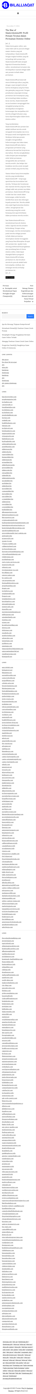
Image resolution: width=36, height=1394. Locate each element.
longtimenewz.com (8, 1290)
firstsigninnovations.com (10, 694)
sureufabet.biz (7, 488)
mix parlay (19, 1363)
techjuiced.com (7, 428)
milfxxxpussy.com (8, 614)
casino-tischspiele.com (10, 762)
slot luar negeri (27, 1347)
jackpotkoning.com (8, 1284)
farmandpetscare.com (9, 1085)
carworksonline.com (9, 709)
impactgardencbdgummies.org (12, 649)
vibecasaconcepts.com (9, 1172)
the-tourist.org (7, 743)
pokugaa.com (6, 1313)
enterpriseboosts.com (9, 754)
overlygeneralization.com (10, 1069)
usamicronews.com (8, 1298)
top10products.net (8, 954)
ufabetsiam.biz (7, 460)
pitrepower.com (7, 890)
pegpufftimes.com (8, 680)
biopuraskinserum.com (10, 840)
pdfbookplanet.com (8, 1114)
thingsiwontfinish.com (9, 1329)
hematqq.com (17, 1365)
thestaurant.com (7, 1245)
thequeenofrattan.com (9, 1119)
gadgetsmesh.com (8, 1074)
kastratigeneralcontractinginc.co (13, 525)
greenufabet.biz (7, 467)
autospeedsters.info (9, 1140)
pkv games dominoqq (9, 383)
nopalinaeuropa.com (9, 654)
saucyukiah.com (7, 667)
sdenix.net (5, 738)
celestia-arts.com (8, 683)
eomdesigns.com (7, 1158)
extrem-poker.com (8, 575)
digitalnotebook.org (8, 1025)
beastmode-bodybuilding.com (12, 959)
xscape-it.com (7, 541)
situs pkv (5, 367)
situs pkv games (8, 1347)
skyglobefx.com (7, 1151)
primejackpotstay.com (9, 1311)
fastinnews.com (7, 1277)
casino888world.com (9, 1229)
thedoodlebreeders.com (10, 583)
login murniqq (8, 1368)
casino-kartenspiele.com (10, 756)
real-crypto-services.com (10, 562)
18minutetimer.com (8, 1056)
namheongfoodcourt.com (10, 867)
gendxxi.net (6, 1164)
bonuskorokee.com (8, 1258)
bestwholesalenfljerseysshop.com (13, 528)
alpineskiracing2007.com (10, 885)
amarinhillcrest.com (9, 741)
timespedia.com (7, 780)
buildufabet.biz (7, 509)
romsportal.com (7, 1321)
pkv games (10, 277)
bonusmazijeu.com (8, 1253)
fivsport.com (6, 596)
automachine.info (8, 1137)
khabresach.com (7, 917)
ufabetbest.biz (7, 486)
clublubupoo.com (8, 1250)
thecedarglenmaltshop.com (11, 938)
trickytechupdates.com (10, 911)
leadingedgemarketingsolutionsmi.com (15, 523)
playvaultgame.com (8, 1316)
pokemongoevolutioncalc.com (12, 1303)
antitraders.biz (7, 536)
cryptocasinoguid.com (9, 520)
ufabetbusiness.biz (8, 465)
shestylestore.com (8, 1326)
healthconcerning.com (10, 1048)
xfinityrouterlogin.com (9, 903)
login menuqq (28, 1365)
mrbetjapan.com (7, 801)
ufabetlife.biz (6, 475)
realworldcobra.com (9, 1135)
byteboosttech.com (8, 431)
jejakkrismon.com (8, 783)
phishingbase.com (8, 1305)
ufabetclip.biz (6, 452)
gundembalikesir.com (9, 415)
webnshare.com (7, 1067)
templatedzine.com (8, 599)
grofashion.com (7, 1300)
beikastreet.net (7, 670)
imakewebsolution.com (10, 983)
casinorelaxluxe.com (9, 1263)
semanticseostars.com (9, 1059)
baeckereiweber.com (9, 397)
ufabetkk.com (6, 788)
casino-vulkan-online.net (10, 888)
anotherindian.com (8, 635)
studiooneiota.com (8, 1130)
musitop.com (6, 620)
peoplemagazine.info (9, 399)
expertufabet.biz (7, 454)
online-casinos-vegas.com (11, 901)
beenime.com (6, 1221)
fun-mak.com (6, 1227)
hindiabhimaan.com (9, 914)
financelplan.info (7, 962)
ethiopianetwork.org (9, 1072)
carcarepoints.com (8, 580)
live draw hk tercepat (9, 362)
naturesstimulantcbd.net (10, 651)
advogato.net (6, 746)
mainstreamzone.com (9, 1061)
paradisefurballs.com (9, 1038)
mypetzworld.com (8, 565)
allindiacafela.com (8, 882)
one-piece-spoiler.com (10, 1127)
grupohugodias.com (9, 586)
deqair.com (6, 588)
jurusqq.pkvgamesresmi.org (12, 1378)
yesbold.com (6, 420)
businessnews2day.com (10, 1187)
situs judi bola (10, 1363)
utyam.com (6, 622)
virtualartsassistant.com (10, 1214)
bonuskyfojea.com (8, 1256)
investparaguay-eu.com (10, 570)
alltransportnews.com (9, 512)
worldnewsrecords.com (10, 1190)
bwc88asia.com (7, 572)
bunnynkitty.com (8, 822)
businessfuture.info (8, 964)
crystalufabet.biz (7, 499)
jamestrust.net (7, 767)
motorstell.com (7, 717)
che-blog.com (6, 985)
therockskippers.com (9, 877)
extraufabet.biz (7, 473)
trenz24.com (6, 770)
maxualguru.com (7, 1027)
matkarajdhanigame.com (10, 975)
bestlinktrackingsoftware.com (12, 1248)
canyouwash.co (7, 405)
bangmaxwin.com (8, 833)
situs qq (16, 1344)
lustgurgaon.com (7, 1004)
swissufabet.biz (7, 462)
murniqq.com (7, 1365)
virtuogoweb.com (8, 436)
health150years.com (9, 720)
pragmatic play (27, 1352)
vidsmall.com (6, 1185)
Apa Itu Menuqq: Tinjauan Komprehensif (16, 324)
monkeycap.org (7, 736)
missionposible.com (8, 898)
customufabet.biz (8, 491)
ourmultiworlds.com (9, 675)
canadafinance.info (8, 846)
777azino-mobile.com (9, 544)
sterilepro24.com (8, 1193)
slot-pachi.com (7, 1032)
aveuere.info (6, 1040)
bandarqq (5, 370)
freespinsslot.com (8, 1035)
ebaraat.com (6, 425)
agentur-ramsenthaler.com (11, 1156)
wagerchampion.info (9, 1143)
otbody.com (6, 764)
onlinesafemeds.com (9, 444)
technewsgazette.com (9, 793)
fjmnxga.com (6, 827)
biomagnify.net (7, 656)
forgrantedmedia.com (9, 701)
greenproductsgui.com (10, 1046)
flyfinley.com (6, 990)
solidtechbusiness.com (10, 1195)
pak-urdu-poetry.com (9, 1098)
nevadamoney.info (8, 848)
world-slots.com (7, 980)
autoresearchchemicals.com (11, 922)
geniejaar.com (7, 1006)
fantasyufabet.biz (7, 457)
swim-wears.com (8, 699)
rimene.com (6, 851)
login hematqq (19, 1368)
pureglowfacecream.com (10, 796)
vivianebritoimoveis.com (10, 730)
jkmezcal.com (6, 1235)
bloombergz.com (7, 751)
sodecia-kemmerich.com (10, 1224)
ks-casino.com (7, 578)
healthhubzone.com (9, 423)
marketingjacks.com (9, 906)
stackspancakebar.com (9, 864)
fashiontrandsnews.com (10, 515)
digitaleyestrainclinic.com (11, 896)
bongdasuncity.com (8, 1030)
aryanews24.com (7, 538)
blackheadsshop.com (9, 1203)
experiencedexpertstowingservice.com (15, 1200)
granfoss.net (6, 880)
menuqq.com (7, 1342)
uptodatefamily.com (9, 617)
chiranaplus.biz (7, 861)
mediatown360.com (9, 893)
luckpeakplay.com (8, 1295)
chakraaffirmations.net (10, 998)
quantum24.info (7, 1174)
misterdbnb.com (7, 1232)
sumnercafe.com (7, 607)
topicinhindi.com (8, 943)
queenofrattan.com (8, 1116)
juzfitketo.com (7, 643)
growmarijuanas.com (9, 1064)
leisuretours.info (7, 1080)
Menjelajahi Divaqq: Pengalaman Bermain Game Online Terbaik (16, 336)
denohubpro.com (8, 1122)
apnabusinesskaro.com (10, 924)
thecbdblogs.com (8, 919)
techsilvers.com (7, 591)
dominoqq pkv (23, 1342)
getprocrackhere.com (9, 1274)
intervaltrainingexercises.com (12, 1237)
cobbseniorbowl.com (9, 546)
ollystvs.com (6, 1106)
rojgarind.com (7, 1051)
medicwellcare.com (8, 1182)
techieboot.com (7, 412)
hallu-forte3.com (7, 872)
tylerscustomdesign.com (10, 707)
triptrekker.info (7, 1161)
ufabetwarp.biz (7, 449)
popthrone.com (7, 977)
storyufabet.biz (7, 494)
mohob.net (5, 1017)
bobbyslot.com (7, 1009)
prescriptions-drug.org (10, 722)
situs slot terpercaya (10, 1355)
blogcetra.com (7, 1101)
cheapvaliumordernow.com (11, 1219)
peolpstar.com (7, 704)
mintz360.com (7, 1014)
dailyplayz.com (7, 1271)
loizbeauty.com (7, 775)
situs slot (22, 1350)
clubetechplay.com (8, 1266)
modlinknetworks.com (9, 1287)
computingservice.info (10, 1088)
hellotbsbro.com (7, 1082)
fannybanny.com (7, 1279)
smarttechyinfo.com (9, 1022)
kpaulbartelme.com (8, 1208)
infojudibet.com (7, 967)
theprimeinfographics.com (11, 1216)
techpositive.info (8, 1093)
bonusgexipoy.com (8, 1261)
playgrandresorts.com (9, 1318)
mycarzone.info (7, 1169)
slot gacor (5, 359)
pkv (3, 365)
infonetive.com (7, 835)
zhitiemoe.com (7, 630)
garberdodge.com (8, 696)
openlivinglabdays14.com (10, 530)
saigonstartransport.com (10, 830)
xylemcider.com (7, 638)
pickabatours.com (8, 956)
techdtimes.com (7, 410)
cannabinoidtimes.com (10, 1043)
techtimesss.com (7, 712)
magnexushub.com (8, 433)
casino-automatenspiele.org (11, 759)
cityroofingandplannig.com (11, 554)
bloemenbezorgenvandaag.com (12, 814)
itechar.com (6, 418)
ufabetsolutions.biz (8, 478)
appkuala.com (6, 806)
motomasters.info (8, 1166)
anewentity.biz (7, 804)
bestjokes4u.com (7, 1001)
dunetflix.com (7, 609)
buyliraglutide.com (8, 441)
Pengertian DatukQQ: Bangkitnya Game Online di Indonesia (15, 346)
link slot (5, 1373)
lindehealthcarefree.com (10, 949)
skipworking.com (8, 772)
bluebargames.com (8, 688)
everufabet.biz (7, 504)
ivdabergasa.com (7, 557)
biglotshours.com (8, 439)
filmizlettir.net (7, 673)
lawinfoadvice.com (8, 601)
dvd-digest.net (7, 856)
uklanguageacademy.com (10, 946)
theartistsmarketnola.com (11, 859)
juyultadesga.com (8, 559)
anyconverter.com (8, 777)
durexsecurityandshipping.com (13, 551)
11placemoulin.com (8, 1011)
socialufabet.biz (7, 481)
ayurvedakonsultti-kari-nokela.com (14, 533)
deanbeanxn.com (8, 972)
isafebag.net (6, 749)
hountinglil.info (7, 996)
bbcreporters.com (8, 517)
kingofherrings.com (9, 798)
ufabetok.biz (6, 502)
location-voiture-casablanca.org (13, 1206)
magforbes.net (7, 733)
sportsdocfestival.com (9, 1324)
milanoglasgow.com (8, 869)
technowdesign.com (9, 549)
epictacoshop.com (8, 838)
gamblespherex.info (8, 1153)
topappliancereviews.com (11, 909)
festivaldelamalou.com (9, 691)
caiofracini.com (7, 1090)
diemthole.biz (6, 785)
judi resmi (6, 1350)
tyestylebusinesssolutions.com (12, 1240)
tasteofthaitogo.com (9, 819)
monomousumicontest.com (11, 1145)
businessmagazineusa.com (11, 1179)
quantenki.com (7, 1177)
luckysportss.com (8, 1292)
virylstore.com (7, 715)
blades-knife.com (8, 1124)
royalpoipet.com (7, 1242)
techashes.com (7, 402)
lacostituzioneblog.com (10, 625)
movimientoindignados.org (11, 612)
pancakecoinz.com (8, 988)
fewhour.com (6, 1053)
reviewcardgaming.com (10, 1198)
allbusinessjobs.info (8, 951)
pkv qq (15, 1342)
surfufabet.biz (6, 483)
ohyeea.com (6, 628)
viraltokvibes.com (8, 728)
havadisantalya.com (8, 407)
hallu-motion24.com (9, 875)
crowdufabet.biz (7, 507)
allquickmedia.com (8, 791)
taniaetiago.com (7, 641)
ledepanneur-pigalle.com (10, 854)
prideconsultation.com (10, 993)
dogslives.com (7, 1111)
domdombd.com (7, 1269)
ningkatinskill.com (8, 593)
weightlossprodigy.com (10, 1019)
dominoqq (5, 373)
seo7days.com (6, 809)
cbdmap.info (6, 970)
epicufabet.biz (7, 496)
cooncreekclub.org (8, 678)
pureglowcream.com (9, 812)
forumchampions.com (9, 686)
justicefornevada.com (9, 1077)
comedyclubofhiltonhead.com (12, 1211)
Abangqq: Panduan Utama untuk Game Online (18, 341)
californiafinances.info (9, 843)
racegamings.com (8, 1308)
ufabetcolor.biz (7, 470)
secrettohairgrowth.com (10, 817)
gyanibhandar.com (8, 446)
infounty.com (6, 567)
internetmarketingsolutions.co (12, 1103)
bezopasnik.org (7, 825)
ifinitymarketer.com (9, 1282)
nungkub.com (6, 633)
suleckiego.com (7, 927)
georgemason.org (8, 941)
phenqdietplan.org (8, 604)
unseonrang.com (7, 1095)
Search (5, 313)
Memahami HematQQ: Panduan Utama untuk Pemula (17, 329)
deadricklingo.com (8, 1148)
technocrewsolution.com (10, 725)
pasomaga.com (7, 646)
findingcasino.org (8, 1132)
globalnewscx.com (8, 1109)
